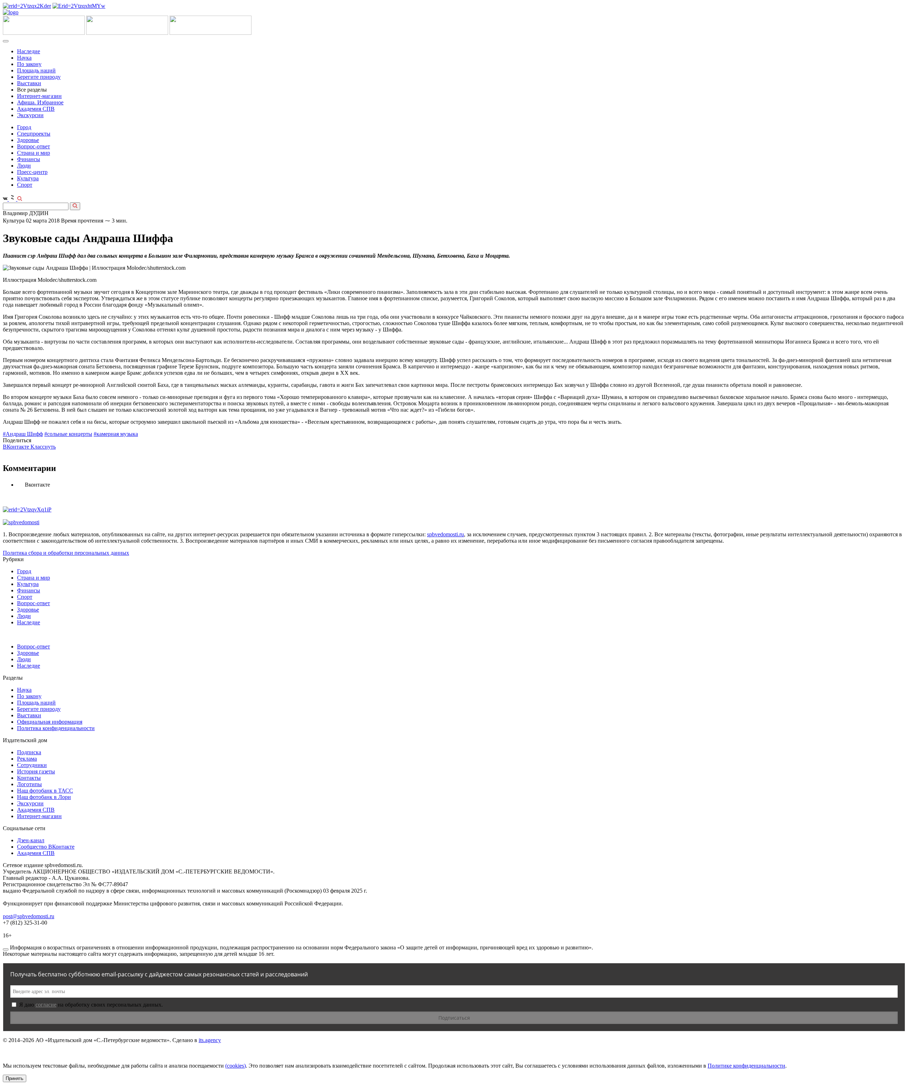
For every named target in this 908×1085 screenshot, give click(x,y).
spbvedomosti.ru (445, 534)
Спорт (24, 185)
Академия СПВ (36, 109)
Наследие (28, 51)
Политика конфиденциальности (56, 728)
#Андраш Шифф (23, 434)
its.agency (210, 1040)
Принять (14, 1078)
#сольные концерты (68, 434)
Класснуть (43, 447)
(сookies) (235, 1066)
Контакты (29, 778)
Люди (24, 166)
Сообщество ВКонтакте (45, 847)
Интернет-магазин (39, 96)
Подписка (29, 752)
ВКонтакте (17, 447)
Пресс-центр (32, 172)
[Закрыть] (6, 949)
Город (24, 127)
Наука (24, 58)
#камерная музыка (116, 434)
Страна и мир (33, 153)
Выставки (29, 83)
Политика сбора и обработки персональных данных (66, 553)
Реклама (27, 759)
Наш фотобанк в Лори (44, 797)
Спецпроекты (33, 134)
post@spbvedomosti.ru (28, 916)
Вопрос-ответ (33, 146)
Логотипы (29, 784)
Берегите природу (39, 77)
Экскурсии (30, 115)
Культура (28, 178)
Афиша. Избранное (40, 102)
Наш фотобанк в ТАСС (45, 791)
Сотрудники (32, 765)
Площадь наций (36, 70)
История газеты (36, 771)
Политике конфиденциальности (746, 1066)
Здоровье (28, 140)
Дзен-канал (30, 840)
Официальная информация (49, 722)
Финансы (28, 159)
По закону (29, 64)
